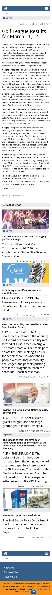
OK (34, 592)
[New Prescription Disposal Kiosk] (26, 504)
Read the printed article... (13, 195)
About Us (9, 567)
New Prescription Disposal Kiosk (21, 515)
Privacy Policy (11, 576)
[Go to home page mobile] (4, 8)
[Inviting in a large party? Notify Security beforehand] (26, 401)
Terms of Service (39, 589)
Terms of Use (11, 572)
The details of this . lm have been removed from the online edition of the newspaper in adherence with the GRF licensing (24, 444)
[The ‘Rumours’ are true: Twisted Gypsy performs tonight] (25, 222)
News (8, 18)
